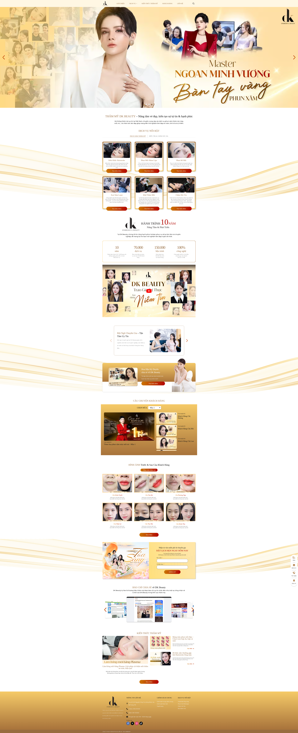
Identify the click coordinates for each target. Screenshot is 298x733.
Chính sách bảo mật (162, 704)
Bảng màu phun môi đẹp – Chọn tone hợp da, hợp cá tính (183, 639)
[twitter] (132, 723)
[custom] (141, 723)
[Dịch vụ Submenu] (137, 3)
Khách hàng (167, 3)
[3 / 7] (178, 609)
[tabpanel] (149, 175)
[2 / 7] (149, 609)
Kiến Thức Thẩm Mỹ (150, 3)
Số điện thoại (160, 564)
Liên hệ (180, 3)
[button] (3, 57)
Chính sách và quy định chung (165, 701)
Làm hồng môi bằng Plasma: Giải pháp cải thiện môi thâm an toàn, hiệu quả (125, 667)
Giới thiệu (120, 3)
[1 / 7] (119, 609)
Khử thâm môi (182, 708)
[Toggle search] (194, 3)
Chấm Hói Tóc (181, 706)
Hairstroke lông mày (183, 701)
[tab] (138, 136)
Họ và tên (159, 557)
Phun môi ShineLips (183, 704)
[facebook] (128, 723)
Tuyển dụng (160, 706)
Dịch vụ (132, 3)
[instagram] (136, 723)
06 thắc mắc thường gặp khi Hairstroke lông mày (182, 654)
